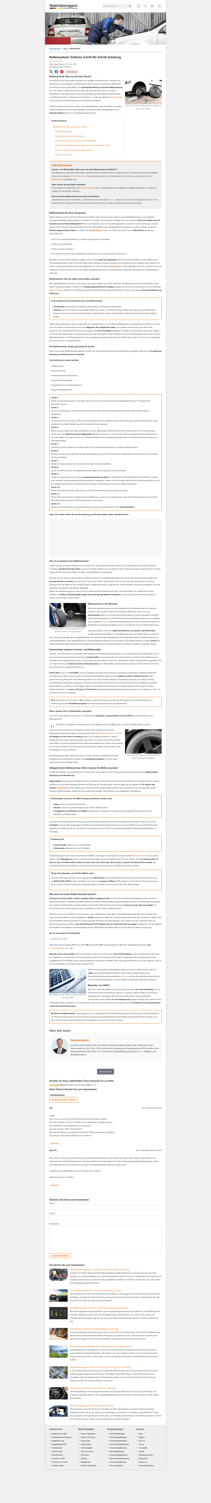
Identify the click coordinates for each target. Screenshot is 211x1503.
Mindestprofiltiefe (87, 188)
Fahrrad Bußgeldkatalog (118, 1437)
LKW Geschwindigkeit (88, 1466)
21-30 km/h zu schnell (59, 1462)
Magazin (142, 1437)
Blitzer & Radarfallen (88, 1434)
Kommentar (54, 1223)
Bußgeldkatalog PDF (59, 1444)
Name (52, 1203)
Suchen (130, 6)
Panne (110, 199)
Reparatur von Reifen (64, 154)
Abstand (105, 621)
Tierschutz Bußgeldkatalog (119, 1444)
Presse (141, 1444)
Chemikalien (62, 788)
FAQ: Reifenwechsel (63, 131)
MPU (63, 1458)
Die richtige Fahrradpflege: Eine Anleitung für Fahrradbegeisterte (101, 1346)
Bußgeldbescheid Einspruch (62, 1437)
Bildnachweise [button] (106, 1071)
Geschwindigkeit (86, 1448)
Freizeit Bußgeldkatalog (118, 1448)
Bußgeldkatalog (55, 48)
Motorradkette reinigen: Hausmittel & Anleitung (93, 1388)
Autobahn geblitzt (58, 1466)
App (138, 6)
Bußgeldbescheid (58, 1441)
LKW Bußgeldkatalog (117, 1434)
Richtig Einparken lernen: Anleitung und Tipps (92, 1405)
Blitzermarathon (57, 1455)
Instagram (159, 6)
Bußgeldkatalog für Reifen (111, 733)
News (141, 1434)
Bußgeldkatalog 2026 (71, 8)
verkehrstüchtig (141, 855)
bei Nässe (124, 976)
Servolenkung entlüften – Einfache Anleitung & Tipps (95, 1290)
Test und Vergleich (116, 1466)
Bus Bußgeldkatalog (117, 1451)
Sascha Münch (58, 61)
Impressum (143, 1462)
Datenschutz (143, 1458)
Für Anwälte (143, 1448)
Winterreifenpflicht (78, 176)
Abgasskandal (86, 1444)
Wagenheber (58, 290)
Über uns (142, 1441)
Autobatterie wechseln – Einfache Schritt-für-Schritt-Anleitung (99, 1269)
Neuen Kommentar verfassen (63, 1099)
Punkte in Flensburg (88, 1437)
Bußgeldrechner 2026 (59, 1434)
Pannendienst (115, 266)
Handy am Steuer (87, 1451)
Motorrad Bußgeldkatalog (118, 1455)
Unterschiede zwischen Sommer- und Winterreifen (76, 140)
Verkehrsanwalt (57, 1451)
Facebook (145, 6)
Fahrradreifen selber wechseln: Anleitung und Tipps (94, 1328)
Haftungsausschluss (146, 1455)
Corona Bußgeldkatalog (118, 1462)
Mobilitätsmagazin (65, 6)
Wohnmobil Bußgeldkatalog (119, 1458)
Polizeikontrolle (116, 97)
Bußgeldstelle (85, 1462)
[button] (51, 71)
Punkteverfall (85, 1441)
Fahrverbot (55, 1458)
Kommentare (71, 72)
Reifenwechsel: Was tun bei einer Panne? (70, 127)
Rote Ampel (85, 1455)
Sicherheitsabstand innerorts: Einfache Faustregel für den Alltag (100, 1367)
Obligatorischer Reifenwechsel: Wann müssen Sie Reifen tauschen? (83, 145)
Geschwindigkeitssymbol (59, 948)
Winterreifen (57, 179)
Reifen (65, 48)
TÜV (92, 97)
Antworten (54, 1143)
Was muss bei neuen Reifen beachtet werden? (74, 150)
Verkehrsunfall (57, 1448)
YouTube (152, 6)
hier (152, 199)
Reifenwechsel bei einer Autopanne (69, 136)
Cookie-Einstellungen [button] (146, 1466)
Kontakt (141, 1451)
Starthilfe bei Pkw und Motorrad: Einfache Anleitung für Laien (99, 1308)
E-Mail (52, 1213)
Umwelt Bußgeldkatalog (118, 1441)
